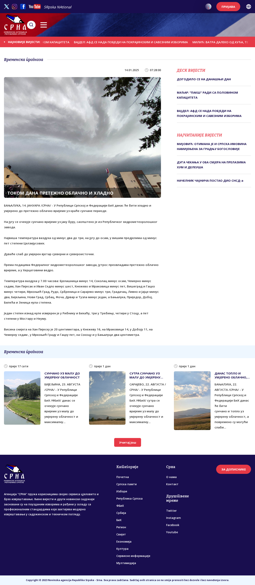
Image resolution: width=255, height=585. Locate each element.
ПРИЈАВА (228, 7)
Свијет (121, 534)
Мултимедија (126, 563)
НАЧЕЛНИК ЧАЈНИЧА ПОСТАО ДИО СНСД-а (210, 180)
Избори (121, 491)
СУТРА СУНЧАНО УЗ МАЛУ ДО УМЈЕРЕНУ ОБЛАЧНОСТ (144, 375)
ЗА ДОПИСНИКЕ (233, 469)
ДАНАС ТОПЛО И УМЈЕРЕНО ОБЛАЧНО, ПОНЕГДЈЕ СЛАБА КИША (231, 375)
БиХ (119, 520)
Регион (121, 527)
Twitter (171, 510)
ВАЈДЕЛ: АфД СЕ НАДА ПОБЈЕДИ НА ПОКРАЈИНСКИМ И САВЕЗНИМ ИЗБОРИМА (113, 42)
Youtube (172, 532)
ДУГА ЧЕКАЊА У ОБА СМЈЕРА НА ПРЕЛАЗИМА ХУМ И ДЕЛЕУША (211, 164)
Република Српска (129, 498)
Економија (123, 541)
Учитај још (127, 442)
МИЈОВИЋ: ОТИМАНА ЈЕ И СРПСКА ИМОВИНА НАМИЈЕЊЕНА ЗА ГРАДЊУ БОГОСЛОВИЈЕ (211, 146)
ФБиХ (120, 506)
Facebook (172, 525)
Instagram (173, 518)
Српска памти (126, 484)
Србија (121, 513)
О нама (171, 477)
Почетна (122, 477)
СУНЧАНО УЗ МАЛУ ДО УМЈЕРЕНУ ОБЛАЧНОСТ (62, 375)
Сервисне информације (133, 556)
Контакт (172, 484)
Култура (122, 549)
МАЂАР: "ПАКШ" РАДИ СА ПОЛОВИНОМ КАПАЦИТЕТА (207, 95)
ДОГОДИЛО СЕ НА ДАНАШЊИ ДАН (204, 79)
